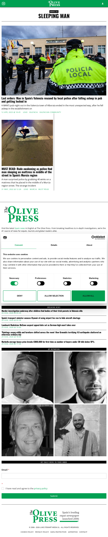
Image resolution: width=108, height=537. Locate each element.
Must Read (43, 189)
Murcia (33, 189)
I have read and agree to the (26, 488)
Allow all (88, 296)
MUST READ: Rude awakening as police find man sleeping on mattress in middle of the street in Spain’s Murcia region (27, 172)
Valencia (33, 112)
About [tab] (89, 245)
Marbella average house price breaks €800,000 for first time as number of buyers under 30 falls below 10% (48, 342)
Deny (20, 296)
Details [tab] (54, 245)
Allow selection (54, 296)
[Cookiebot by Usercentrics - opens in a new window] (93, 238)
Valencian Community (50, 112)
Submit (54, 495)
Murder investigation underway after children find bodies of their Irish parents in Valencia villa (42, 311)
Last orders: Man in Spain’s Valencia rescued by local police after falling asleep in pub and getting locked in (51, 100)
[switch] (41, 283)
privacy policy (40, 488)
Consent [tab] (19, 245)
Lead (25, 112)
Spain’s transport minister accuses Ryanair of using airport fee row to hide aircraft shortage (41, 318)
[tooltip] (27, 377)
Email (5, 470)
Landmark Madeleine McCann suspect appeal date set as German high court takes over (39, 325)
